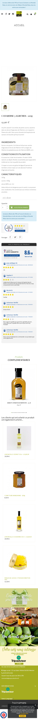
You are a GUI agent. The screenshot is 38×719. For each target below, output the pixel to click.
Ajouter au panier (19, 207)
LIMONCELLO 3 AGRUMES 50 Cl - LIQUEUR (18, 537)
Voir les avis (20, 230)
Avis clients (6, 198)
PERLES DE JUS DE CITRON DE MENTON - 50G (17, 578)
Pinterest (20, 237)
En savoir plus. (24, 713)
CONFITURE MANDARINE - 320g (14, 495)
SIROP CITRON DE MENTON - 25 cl (19, 403)
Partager (10, 237)
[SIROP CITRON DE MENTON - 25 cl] (19, 384)
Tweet (15, 237)
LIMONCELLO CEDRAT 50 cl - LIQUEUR (16, 454)
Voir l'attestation (12, 255)
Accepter (22, 716)
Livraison (4, 706)
